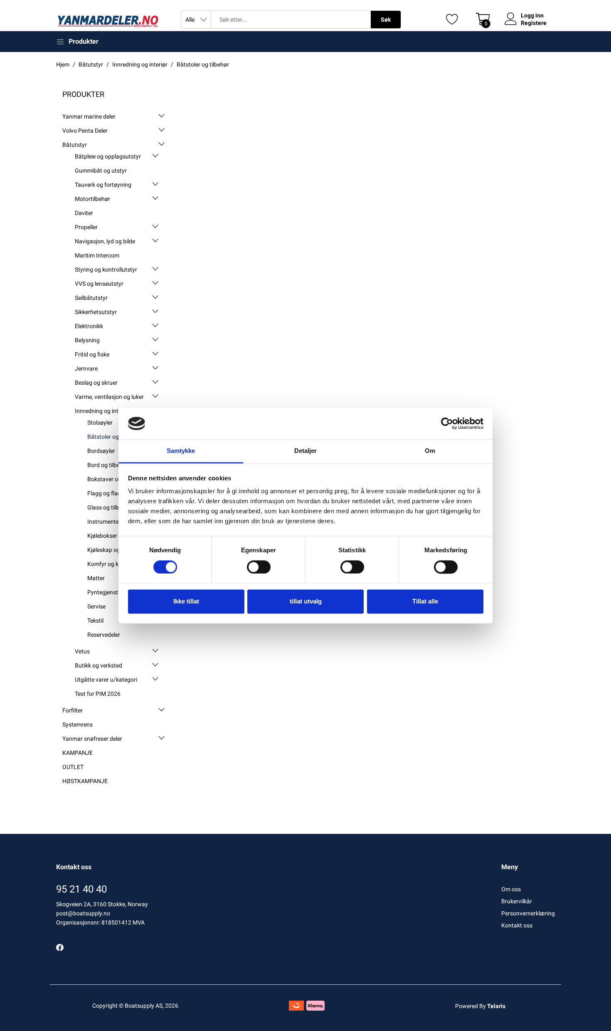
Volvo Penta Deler (85, 130)
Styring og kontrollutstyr (106, 269)
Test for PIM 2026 (98, 693)
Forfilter (72, 710)
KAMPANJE (77, 752)
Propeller (86, 227)
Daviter (84, 213)
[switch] (259, 567)
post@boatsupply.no (83, 913)
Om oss (511, 889)
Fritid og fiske (92, 354)
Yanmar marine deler (89, 116)
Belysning (87, 340)
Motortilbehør (92, 198)
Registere (534, 23)
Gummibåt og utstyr (101, 170)
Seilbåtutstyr (91, 297)
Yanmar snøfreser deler (92, 738)
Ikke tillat (186, 601)
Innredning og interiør (102, 411)
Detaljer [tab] (305, 451)
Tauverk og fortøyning (103, 184)
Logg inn (532, 15)
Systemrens (77, 724)
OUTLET (73, 767)
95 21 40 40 (81, 889)
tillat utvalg (306, 601)
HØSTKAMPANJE (85, 781)
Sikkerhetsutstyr (96, 312)
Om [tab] (430, 451)
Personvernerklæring (528, 913)
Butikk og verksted (98, 665)
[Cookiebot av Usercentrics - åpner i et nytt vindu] (447, 423)
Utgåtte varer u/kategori (106, 679)
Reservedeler (103, 634)
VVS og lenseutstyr (99, 283)
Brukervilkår (516, 901)
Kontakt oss (516, 925)
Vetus (82, 651)
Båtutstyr (74, 144)
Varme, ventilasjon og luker (109, 396)
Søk (386, 19)
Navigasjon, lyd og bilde (105, 241)
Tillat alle (425, 601)
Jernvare (86, 368)
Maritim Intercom (97, 255)
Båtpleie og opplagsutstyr (108, 156)
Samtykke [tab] (181, 451)
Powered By (480, 1006)
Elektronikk (89, 326)
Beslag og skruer (96, 382)
